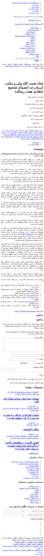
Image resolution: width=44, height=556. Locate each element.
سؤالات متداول (33, 466)
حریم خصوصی (34, 472)
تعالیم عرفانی (22, 132)
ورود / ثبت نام (34, 13)
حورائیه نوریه (29, 301)
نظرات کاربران (33, 144)
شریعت (6, 134)
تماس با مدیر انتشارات (31, 478)
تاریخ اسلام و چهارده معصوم (29, 488)
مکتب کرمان (25, 139)
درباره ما (36, 5)
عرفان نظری (34, 494)
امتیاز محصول (38, 367)
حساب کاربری (34, 9)
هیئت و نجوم (34, 502)
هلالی (14, 540)
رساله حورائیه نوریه (36, 134)
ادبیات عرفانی (34, 500)
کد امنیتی (39, 363)
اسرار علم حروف (11, 130)
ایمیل (40, 359)
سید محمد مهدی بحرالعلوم (19, 134)
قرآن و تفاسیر (34, 486)
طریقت (29, 136)
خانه (33, 64)
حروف (4, 132)
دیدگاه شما (38, 337)
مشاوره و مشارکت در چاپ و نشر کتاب (25, 462)
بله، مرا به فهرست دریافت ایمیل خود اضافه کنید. (24, 379)
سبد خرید (35, 11)
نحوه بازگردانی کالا (32, 468)
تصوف (30, 132)
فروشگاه (27, 64)
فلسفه (36, 492)
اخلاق (37, 490)
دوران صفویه (33, 199)
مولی (9, 64)
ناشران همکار (17, 64)
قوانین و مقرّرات (33, 470)
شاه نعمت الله (27, 234)
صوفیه (35, 136)
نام (41, 355)
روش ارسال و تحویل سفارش (28, 464)
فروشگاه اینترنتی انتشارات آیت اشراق (25, 3)
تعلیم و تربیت (11, 132)
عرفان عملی (34, 496)
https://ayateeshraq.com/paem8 (25, 311)
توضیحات (35, 142)
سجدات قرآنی (31, 295)
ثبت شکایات (34, 474)
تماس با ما (35, 7)
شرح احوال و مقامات (31, 498)
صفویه (41, 136)
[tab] (20, 142)
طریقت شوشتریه (20, 136)
